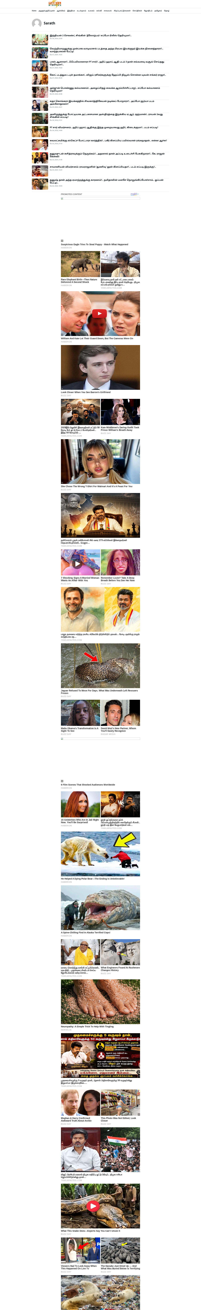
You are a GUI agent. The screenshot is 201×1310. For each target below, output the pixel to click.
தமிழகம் (158, 11)
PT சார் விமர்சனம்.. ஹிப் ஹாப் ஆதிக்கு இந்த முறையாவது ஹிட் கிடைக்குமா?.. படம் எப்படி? (104, 127)
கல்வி (99, 11)
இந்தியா (71, 11)
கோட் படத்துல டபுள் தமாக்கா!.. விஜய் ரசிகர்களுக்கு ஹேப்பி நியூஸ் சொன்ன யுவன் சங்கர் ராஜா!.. (108, 74)
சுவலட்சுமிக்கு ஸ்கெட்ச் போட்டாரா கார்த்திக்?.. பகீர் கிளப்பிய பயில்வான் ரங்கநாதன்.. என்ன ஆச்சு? (108, 140)
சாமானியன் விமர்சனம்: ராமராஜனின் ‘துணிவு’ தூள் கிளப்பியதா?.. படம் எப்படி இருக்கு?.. (103, 166)
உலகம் (91, 11)
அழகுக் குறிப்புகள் (47, 11)
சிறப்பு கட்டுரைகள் (122, 11)
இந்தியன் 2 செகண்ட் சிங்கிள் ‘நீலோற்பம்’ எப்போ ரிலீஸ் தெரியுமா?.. (90, 35)
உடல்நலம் (81, 11)
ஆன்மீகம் (61, 11)
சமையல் (108, 11)
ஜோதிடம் (148, 11)
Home (34, 11)
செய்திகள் (137, 11)
